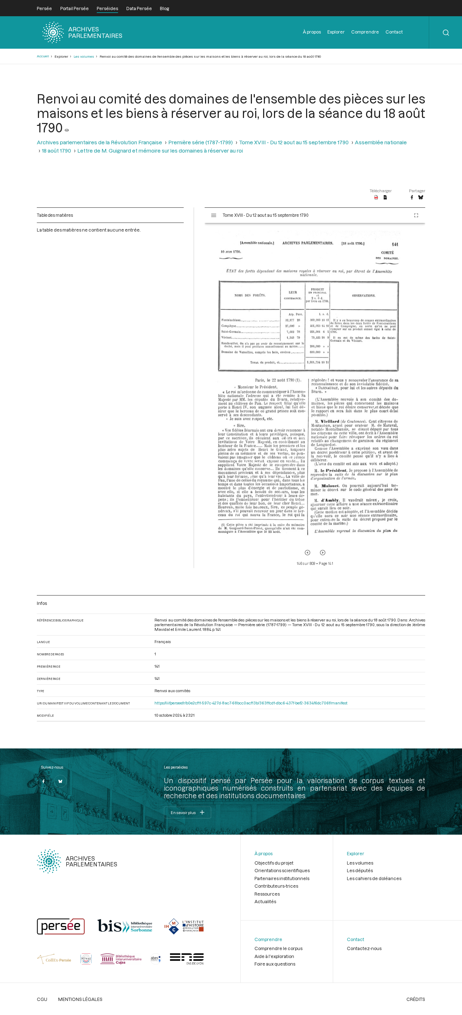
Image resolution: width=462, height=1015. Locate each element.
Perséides (107, 8)
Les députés (360, 870)
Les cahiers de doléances (374, 878)
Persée (44, 8)
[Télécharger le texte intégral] (385, 197)
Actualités (265, 901)
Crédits (415, 999)
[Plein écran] (416, 215)
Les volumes (84, 56)
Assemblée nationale (381, 142)
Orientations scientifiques (282, 870)
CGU (42, 999)
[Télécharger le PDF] (376, 197)
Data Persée (139, 8)
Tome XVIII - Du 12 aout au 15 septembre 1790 (294, 142)
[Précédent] (307, 552)
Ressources (267, 893)
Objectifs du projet (273, 862)
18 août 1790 (56, 151)
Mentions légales (80, 999)
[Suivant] (322, 552)
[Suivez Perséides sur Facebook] (43, 781)
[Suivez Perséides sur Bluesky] (60, 781)
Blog (164, 8)
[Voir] (67, 127)
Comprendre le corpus (278, 948)
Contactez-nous (364, 948)
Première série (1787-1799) (200, 142)
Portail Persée (74, 8)
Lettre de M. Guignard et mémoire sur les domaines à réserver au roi (160, 151)
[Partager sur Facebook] (412, 197)
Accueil (43, 56)
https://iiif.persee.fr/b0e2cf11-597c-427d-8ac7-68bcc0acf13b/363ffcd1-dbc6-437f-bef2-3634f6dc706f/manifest (251, 702)
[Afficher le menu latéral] (213, 215)
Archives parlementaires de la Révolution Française (99, 142)
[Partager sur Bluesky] (420, 197)
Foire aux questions (274, 963)
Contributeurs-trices (276, 885)
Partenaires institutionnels (281, 878)
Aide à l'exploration (274, 956)
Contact (394, 31)
